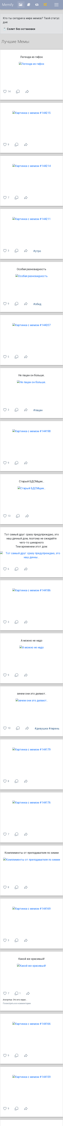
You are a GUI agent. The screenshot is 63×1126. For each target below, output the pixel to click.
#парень (54, 728)
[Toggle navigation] (56, 5)
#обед (37, 304)
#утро (37, 251)
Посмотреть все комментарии (17, 1003)
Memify (7, 5)
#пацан (38, 410)
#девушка (41, 728)
